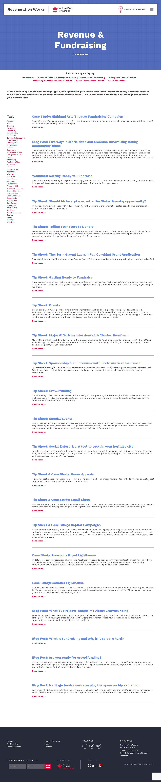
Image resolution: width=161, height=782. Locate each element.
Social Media (12, 198)
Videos (9, 217)
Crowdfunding (12, 140)
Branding (10, 126)
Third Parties (12, 208)
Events (9, 157)
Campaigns (11, 128)
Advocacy (10, 121)
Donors (10, 147)
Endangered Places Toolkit (122, 77)
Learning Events (14, 747)
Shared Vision (12, 193)
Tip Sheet (11, 210)
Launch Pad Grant (53, 741)
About (47, 744)
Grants (9, 167)
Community (11, 135)
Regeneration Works (26, 9)
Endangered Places (14, 152)
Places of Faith (45, 77)
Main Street (11, 176)
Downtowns (28, 77)
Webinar (10, 220)
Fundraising (11, 160)
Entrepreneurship (14, 155)
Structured (11, 205)
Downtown (11, 150)
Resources (11, 741)
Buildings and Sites (66, 77)
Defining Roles (12, 143)
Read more (37, 127)
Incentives (11, 172)
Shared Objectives (14, 191)
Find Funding (12, 744)
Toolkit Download (14, 212)
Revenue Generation (15, 188)
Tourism (10, 215)
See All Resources (116, 81)
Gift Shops (11, 164)
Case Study (11, 131)
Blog (8, 123)
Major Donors (12, 179)
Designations (12, 145)
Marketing (11, 181)
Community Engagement (16, 138)
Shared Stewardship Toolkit (89, 81)
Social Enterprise (13, 196)
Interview (10, 174)
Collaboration (12, 133)
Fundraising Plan (13, 162)
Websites (10, 222)
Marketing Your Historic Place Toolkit (52, 81)
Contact (48, 747)
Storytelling (11, 203)
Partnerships (12, 184)
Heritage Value (12, 169)
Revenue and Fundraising (92, 77)
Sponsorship (12, 200)
